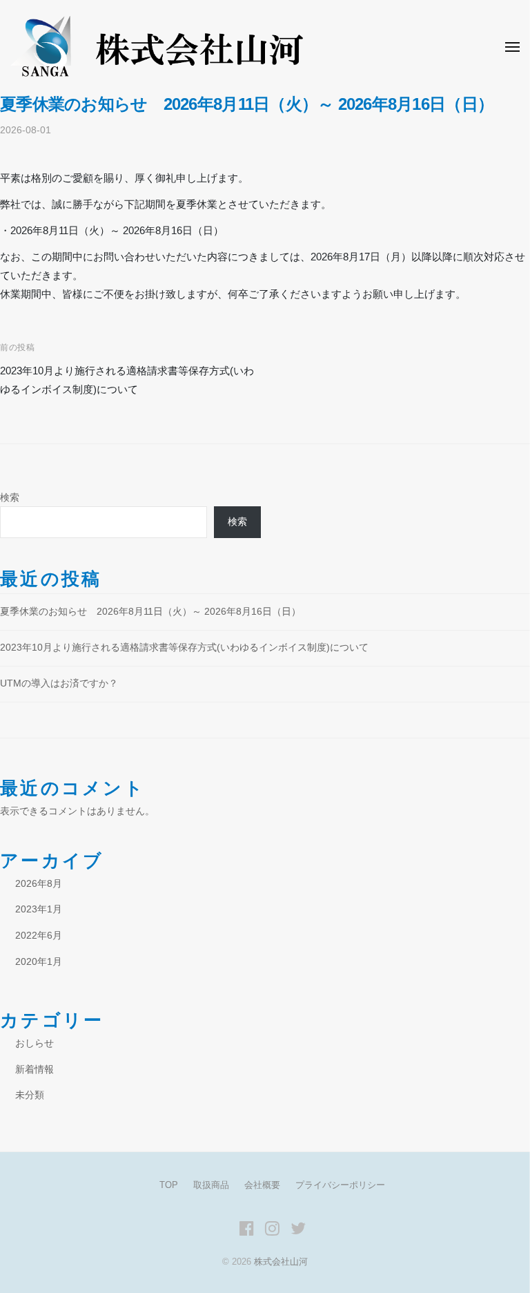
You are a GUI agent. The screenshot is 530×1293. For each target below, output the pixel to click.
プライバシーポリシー (340, 1185)
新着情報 (34, 1069)
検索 (9, 497)
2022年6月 (38, 935)
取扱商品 (211, 1185)
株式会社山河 (281, 1261)
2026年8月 (38, 884)
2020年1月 (38, 962)
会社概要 (262, 1185)
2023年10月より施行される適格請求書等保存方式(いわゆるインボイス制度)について (184, 647)
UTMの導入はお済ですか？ (59, 683)
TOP (168, 1185)
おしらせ (34, 1043)
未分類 (29, 1095)
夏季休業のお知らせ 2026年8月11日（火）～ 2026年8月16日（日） (150, 611)
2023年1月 (38, 909)
